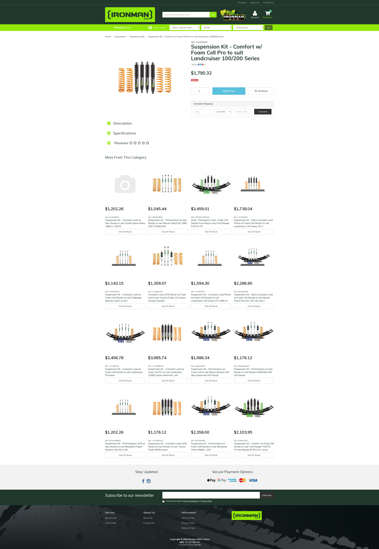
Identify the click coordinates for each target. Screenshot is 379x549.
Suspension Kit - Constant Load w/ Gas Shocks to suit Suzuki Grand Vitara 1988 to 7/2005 (125, 223)
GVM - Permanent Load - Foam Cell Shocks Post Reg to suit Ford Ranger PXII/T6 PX (210, 223)
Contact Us (268, 2)
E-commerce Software (186, 545)
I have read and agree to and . (188, 501)
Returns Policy (188, 528)
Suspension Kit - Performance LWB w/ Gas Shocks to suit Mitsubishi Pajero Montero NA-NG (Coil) (125, 446)
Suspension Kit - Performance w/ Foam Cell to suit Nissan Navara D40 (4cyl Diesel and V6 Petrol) (210, 372)
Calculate (263, 111)
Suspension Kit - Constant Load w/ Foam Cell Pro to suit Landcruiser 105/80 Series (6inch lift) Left (166, 372)
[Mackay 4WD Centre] (130, 14)
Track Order (111, 523)
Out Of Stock (125, 231)
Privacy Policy (207, 501)
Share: (195, 64)
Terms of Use (188, 518)
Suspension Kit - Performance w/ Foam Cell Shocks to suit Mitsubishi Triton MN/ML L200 (209, 446)
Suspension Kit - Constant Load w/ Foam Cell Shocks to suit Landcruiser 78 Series (124, 372)
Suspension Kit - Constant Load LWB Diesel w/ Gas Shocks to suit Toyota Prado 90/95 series (167, 446)
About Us (254, 2)
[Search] (213, 14)
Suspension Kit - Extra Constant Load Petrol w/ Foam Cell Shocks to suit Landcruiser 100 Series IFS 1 (253, 223)
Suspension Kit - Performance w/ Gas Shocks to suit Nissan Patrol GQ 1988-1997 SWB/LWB (168, 223)
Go (268, 27)
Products (242, 2)
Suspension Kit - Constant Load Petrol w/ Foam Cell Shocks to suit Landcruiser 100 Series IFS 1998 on (211, 297)
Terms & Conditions (190, 501)
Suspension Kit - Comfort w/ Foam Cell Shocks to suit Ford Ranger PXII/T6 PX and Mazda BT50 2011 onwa (254, 446)
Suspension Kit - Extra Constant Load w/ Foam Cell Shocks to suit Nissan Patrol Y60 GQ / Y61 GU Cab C (253, 297)
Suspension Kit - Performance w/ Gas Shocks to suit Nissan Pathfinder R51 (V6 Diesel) (253, 372)
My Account (110, 518)
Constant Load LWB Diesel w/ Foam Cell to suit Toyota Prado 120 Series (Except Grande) (167, 297)
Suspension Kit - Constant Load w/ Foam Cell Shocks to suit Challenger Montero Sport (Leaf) (123, 297)
